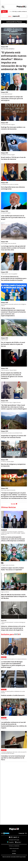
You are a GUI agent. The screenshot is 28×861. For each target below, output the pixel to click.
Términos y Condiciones (14, 846)
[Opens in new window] (10, 842)
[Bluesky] (14, 837)
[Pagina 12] (22, 7)
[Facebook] (9, 837)
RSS (26, 833)
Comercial (21, 833)
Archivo (14, 853)
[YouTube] (16, 837)
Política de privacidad (14, 848)
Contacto (14, 851)
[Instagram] (11, 837)
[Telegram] (18, 837)
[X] (13, 837)
